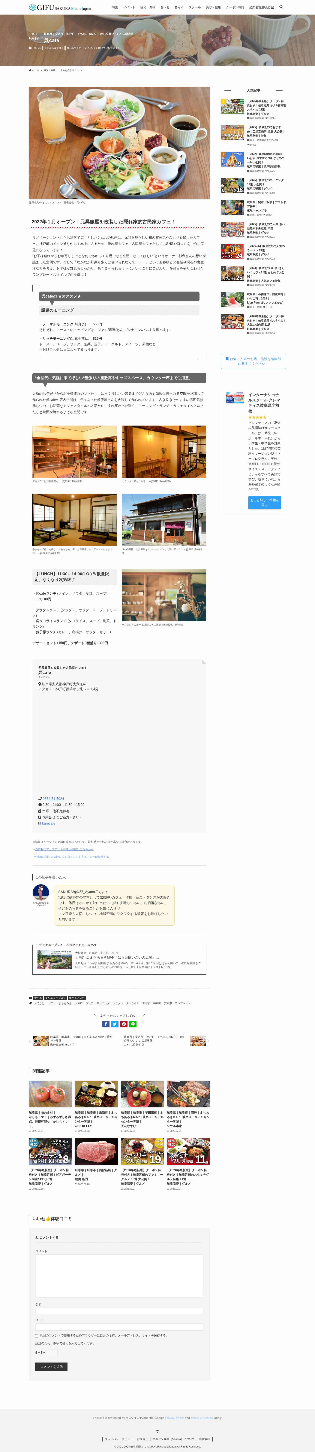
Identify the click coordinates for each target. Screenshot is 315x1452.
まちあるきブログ (54, 48)
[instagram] (157, 1432)
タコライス (132, 1003)
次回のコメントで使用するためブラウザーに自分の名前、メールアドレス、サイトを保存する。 (104, 1335)
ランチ (89, 1003)
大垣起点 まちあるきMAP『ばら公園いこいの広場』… (117, 955)
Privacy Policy (174, 1417)
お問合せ (142, 1439)
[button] (281, 7)
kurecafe (48, 823)
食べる (37, 48)
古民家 (146, 1003)
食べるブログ (74, 48)
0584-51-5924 (53, 799)
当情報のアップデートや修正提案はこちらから (64, 849)
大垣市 (78, 1003)
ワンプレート (182, 1003)
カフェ (52, 1003)
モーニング (103, 1003)
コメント (41, 1251)
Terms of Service (202, 1417)
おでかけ (39, 1003)
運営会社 (204, 1439)
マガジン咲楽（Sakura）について (174, 1439)
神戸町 (157, 1003)
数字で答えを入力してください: (74, 1343)
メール (39, 1320)
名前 (38, 1304)
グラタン (118, 1003)
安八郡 (168, 1003)
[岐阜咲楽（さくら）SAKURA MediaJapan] (60, 7)
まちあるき (65, 1003)
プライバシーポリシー (119, 1439)
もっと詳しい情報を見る (264, 502)
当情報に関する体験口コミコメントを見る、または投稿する (71, 856)
